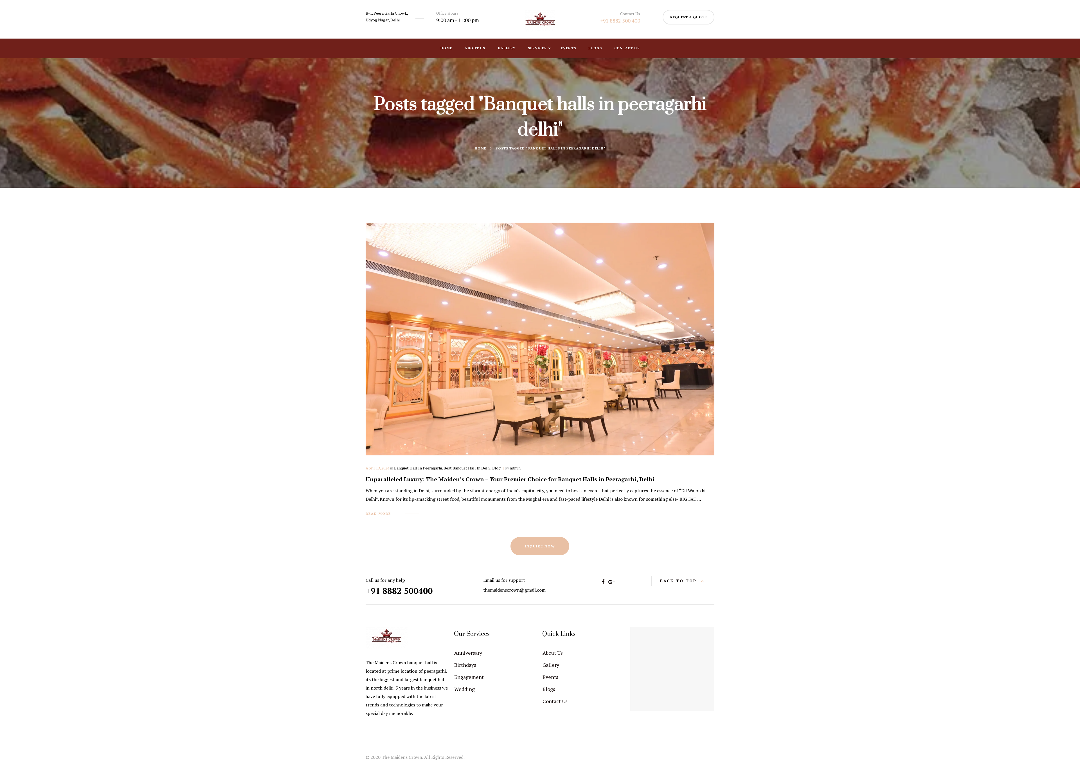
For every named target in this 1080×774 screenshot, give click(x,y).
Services (538, 48)
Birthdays (465, 664)
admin (515, 468)
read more (378, 513)
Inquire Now (540, 546)
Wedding (464, 689)
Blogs (595, 48)
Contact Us (627, 48)
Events (568, 48)
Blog (496, 468)
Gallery (507, 48)
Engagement (469, 677)
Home (446, 48)
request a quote (688, 17)
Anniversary (468, 652)
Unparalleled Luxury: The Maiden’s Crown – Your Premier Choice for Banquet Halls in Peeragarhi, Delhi (510, 479)
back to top (678, 580)
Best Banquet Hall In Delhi (467, 468)
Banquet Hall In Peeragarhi (418, 468)
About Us (475, 48)
